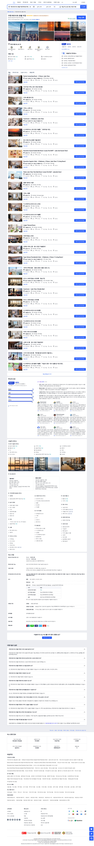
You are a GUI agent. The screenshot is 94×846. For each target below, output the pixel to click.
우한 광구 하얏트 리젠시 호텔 (63, 762)
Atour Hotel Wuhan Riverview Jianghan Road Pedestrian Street (20, 768)
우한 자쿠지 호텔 (32, 792)
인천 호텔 (50, 786)
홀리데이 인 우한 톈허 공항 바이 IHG (66, 770)
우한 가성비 (25, 792)
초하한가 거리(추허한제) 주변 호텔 (38, 776)
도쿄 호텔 (38, 786)
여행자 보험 (56, 2)
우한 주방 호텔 (50, 792)
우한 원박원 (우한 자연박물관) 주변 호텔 (32, 778)
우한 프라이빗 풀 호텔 (69, 792)
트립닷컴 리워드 (44, 813)
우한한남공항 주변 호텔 (73, 778)
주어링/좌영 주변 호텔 (12, 781)
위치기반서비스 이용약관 (29, 825)
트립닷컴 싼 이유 (48, 797)
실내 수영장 (12, 446)
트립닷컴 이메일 (34, 797)
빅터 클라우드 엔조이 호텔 (51, 770)
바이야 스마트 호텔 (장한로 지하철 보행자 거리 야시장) (45, 765)
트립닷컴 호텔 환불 (54, 800)
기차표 (39, 2)
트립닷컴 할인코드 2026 (64, 800)
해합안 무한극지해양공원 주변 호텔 (14, 778)
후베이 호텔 (66, 730)
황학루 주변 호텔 (51, 776)
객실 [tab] (9, 72)
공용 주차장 (38, 448)
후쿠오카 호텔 (32, 786)
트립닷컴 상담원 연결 (69, 797)
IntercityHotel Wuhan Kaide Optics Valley (15, 770)
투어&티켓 (25, 2)
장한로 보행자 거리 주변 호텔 (13, 776)
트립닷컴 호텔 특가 (20, 797)
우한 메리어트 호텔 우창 (17, 16)
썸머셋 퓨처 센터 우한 (53, 759)
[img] (23, 31)
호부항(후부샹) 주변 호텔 (73, 776)
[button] (62, 2)
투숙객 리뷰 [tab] (15, 72)
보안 (42, 825)
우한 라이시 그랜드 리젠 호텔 (41, 768)
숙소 (14, 2)
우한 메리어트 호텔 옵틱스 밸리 (14, 759)
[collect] (91, 829)
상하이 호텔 (55, 786)
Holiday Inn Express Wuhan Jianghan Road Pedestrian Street (35, 759)
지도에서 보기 (65, 67)
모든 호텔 (43, 820)
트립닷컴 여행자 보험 (28, 800)
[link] (74, 2)
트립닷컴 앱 (41, 797)
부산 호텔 (14, 786)
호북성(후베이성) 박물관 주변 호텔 (59, 778)
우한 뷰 (14, 792)
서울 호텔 (9, 786)
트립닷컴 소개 (27, 811)
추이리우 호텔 (78, 770)
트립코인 (27, 797)
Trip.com (51, 730)
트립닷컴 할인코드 (11, 797)
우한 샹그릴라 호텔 (53, 768)
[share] (91, 834)
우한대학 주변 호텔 (46, 778)
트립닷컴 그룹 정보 (28, 822)
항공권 (19, 2)
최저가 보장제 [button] (73, 18)
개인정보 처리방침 (28, 820)
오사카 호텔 (25, 786)
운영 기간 (12, 513)
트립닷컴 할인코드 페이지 (51, 723)
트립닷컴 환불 (19, 800)
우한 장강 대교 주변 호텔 (61, 776)
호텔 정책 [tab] (32, 72)
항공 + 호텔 (33, 2)
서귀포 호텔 (43, 786)
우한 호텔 (72, 730)
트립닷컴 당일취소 (11, 800)
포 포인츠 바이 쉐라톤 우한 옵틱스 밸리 (66, 768)
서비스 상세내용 (10, 815)
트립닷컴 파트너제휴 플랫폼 (47, 815)
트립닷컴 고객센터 (79, 797)
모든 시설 (10, 60)
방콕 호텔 (61, 786)
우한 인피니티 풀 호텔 (59, 792)
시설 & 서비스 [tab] (24, 72)
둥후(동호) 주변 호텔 (25, 776)
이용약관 (26, 818)
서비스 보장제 (10, 813)
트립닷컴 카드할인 (38, 800)
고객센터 (9, 811)
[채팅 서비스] (91, 838)
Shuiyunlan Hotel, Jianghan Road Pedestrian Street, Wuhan (19, 765)
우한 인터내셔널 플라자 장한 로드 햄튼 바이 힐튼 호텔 (71, 759)
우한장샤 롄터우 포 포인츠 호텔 (78, 762)
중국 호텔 (60, 730)
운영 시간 (12, 515)
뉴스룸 (25, 813)
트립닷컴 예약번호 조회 (58, 797)
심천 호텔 (72, 786)
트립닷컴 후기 (46, 800)
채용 (25, 815)
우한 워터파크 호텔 (41, 792)
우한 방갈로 (9, 792)
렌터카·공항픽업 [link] (47, 2)
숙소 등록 (43, 818)
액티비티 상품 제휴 (45, 822)
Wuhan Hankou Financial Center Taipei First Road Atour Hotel (20, 762)
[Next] (85, 464)
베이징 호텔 (66, 786)
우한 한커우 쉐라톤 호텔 (39, 770)
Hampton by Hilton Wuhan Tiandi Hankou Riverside (45, 762)
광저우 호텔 (78, 786)
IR (41, 811)
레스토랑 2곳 (38, 450)
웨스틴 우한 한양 (29, 770)
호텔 (56, 730)
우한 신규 (20, 792)
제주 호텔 (20, 786)
